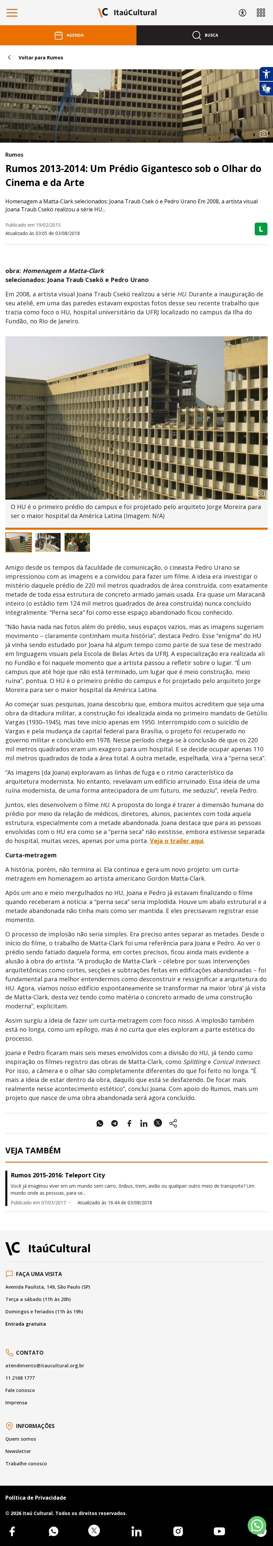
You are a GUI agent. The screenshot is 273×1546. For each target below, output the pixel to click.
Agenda (75, 35)
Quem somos (20, 1439)
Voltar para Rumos (41, 57)
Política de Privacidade (35, 1497)
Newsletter (18, 1451)
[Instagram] (178, 1531)
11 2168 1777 (20, 1378)
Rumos (14, 154)
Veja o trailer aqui (176, 841)
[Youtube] (219, 1531)
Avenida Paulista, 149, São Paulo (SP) (47, 1287)
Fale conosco (20, 1390)
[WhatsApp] (53, 1531)
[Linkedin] (136, 1531)
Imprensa (16, 1402)
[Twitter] (95, 1531)
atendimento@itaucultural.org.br (44, 1365)
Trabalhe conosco (26, 1463)
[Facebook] (12, 1531)
